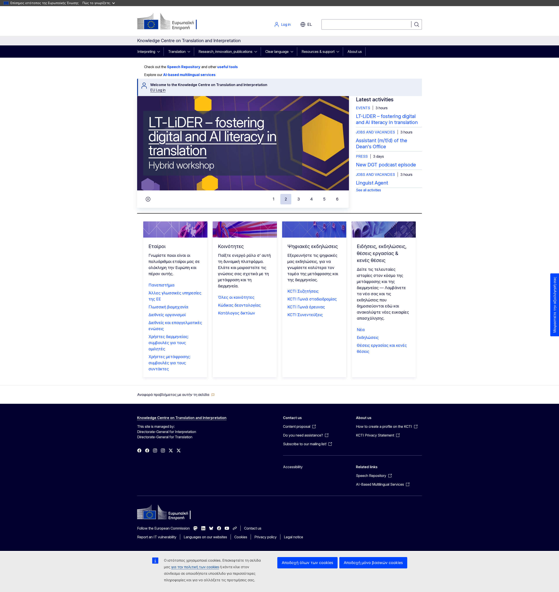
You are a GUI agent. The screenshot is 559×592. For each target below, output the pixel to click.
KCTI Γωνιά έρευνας (306, 307)
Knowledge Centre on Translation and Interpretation (181, 418)
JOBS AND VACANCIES (375, 132)
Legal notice (293, 537)
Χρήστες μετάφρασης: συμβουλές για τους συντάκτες (169, 362)
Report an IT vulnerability (156, 537)
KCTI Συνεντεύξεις (305, 314)
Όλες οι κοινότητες (236, 297)
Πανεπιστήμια (161, 285)
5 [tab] (324, 199)
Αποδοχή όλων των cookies (307, 562)
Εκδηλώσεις (368, 337)
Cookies (240, 537)
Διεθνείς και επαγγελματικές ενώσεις (175, 325)
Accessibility (293, 467)
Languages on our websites (205, 537)
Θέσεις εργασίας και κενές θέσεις (382, 348)
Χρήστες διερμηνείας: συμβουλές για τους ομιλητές (168, 342)
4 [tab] (311, 199)
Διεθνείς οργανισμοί (167, 314)
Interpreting (146, 51)
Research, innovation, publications (225, 51)
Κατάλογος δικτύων (236, 313)
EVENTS (363, 108)
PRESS (362, 156)
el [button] (309, 24)
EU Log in (158, 90)
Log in (286, 24)
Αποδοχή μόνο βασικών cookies (373, 562)
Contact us (252, 528)
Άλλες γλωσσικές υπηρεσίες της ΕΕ (174, 296)
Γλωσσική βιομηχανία (168, 307)
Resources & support (318, 51)
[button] (176, 394)
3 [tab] (298, 199)
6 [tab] (337, 199)
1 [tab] (273, 199)
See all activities (368, 190)
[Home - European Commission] (172, 22)
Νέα (361, 329)
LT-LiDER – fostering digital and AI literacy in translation (212, 136)
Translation (177, 51)
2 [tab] (286, 199)
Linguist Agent (372, 183)
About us (354, 51)
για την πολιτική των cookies (195, 567)
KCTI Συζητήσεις (303, 291)
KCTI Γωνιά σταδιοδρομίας (312, 299)
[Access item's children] (160, 51)
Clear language (277, 51)
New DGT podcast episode (386, 164)
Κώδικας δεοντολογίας (239, 305)
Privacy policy (265, 537)
